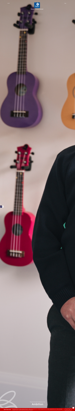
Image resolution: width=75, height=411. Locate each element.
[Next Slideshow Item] (67, 203)
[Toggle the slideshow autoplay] (67, 208)
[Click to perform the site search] (10, 3)
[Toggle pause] (66, 409)
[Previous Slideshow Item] (67, 205)
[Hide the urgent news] (73, 408)
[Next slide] (70, 409)
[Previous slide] (68, 409)
